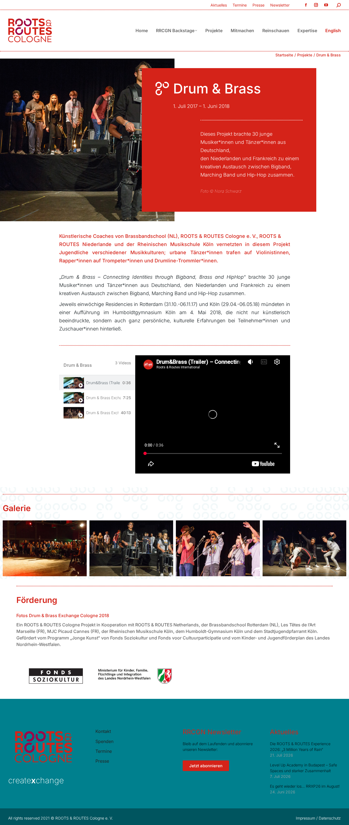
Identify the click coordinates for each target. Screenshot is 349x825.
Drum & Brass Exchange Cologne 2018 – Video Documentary (103, 397)
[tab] (97, 382)
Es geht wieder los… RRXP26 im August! (305, 786)
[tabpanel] (212, 414)
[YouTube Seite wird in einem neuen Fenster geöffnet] (326, 5)
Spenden (104, 741)
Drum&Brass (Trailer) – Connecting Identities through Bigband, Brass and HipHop (103, 382)
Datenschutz (330, 818)
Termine (103, 751)
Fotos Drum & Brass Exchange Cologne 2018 (62, 615)
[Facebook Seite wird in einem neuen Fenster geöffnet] (306, 5)
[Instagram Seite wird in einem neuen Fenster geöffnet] (316, 5)
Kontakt (103, 731)
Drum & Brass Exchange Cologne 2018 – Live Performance (102, 412)
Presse (102, 761)
